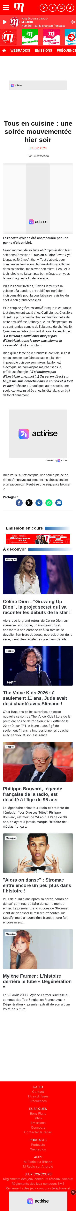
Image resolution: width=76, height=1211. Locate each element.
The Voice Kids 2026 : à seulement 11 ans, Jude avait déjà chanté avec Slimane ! (35, 698)
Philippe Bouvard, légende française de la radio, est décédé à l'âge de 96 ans (32, 794)
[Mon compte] (70, 8)
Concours (38, 1127)
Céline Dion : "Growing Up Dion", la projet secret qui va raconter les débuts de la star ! (37, 607)
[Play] (5, 22)
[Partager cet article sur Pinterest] (38, 505)
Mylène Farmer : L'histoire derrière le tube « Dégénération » (37, 981)
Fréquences (38, 1101)
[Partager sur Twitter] (28, 505)
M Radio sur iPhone (38, 1162)
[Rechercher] (61, 8)
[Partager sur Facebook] (18, 505)
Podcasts (38, 1145)
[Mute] (73, 22)
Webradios (20, 50)
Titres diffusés (38, 1096)
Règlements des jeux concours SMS (38, 1183)
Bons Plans (38, 1113)
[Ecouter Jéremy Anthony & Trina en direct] (38, 538)
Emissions (43, 50)
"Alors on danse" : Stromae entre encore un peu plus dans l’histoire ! (37, 885)
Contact (38, 1092)
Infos (38, 1118)
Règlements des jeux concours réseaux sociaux (38, 1179)
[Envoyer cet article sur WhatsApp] (47, 505)
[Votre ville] (44, 8)
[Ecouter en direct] (53, 8)
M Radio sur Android (38, 1166)
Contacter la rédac (38, 1132)
